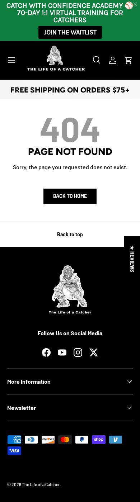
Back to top (70, 234)
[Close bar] (135, 4)
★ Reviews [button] (132, 259)
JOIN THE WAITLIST (70, 32)
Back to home (70, 196)
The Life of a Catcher (41, 484)
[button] (128, 60)
